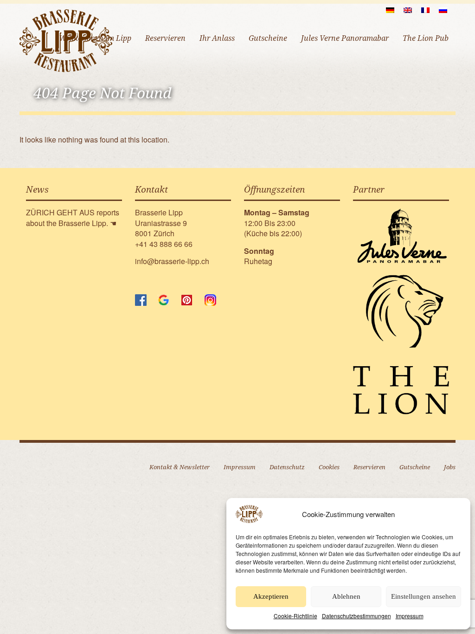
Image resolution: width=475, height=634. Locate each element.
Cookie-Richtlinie (295, 616)
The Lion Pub (426, 38)
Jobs (450, 467)
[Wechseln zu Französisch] (425, 10)
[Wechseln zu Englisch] (408, 10)
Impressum (410, 616)
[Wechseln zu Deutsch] (390, 10)
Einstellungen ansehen (423, 596)
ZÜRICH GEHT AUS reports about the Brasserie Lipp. (72, 217)
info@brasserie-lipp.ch (172, 261)
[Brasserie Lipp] (65, 40)
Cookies (329, 467)
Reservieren (165, 38)
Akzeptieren (271, 596)
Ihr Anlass (217, 38)
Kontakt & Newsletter (179, 467)
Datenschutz (287, 467)
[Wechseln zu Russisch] (443, 10)
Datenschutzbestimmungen (356, 616)
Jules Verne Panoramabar (345, 38)
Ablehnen (346, 596)
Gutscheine (268, 38)
